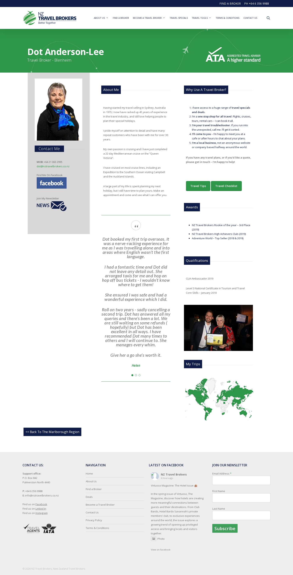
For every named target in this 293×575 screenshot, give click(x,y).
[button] (132, 375)
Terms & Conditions (97, 528)
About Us (91, 481)
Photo (161, 539)
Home (89, 473)
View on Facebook (160, 549)
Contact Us (92, 512)
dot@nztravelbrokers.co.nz (53, 166)
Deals (89, 497)
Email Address (221, 491)
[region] (135, 295)
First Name (218, 491)
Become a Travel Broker (100, 504)
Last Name (218, 508)
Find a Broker (94, 489)
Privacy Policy (94, 520)
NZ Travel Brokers (174, 474)
